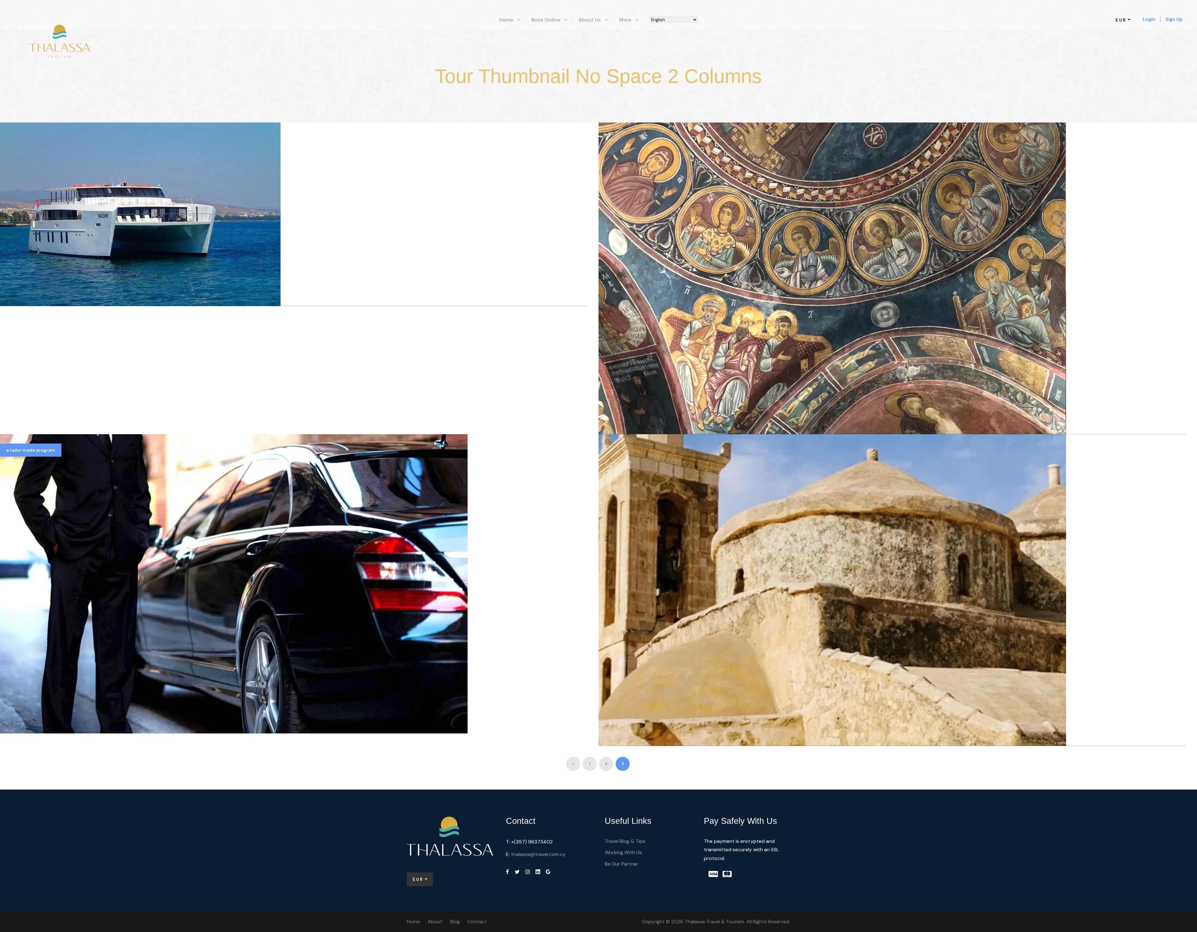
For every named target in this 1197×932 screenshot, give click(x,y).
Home (506, 20)
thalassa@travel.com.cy (538, 854)
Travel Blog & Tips (625, 841)
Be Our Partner (621, 864)
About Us (590, 20)
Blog (455, 921)
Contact (477, 921)
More (625, 20)
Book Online (545, 20)
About (435, 921)
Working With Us (623, 852)
